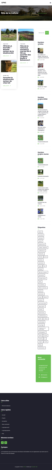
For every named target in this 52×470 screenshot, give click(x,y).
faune (40, 266)
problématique (42, 315)
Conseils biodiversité (43, 141)
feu (45, 266)
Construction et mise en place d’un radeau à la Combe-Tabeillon (43, 189)
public (40, 318)
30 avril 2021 (6, 75)
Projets (3, 418)
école (45, 341)
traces (45, 335)
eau (46, 256)
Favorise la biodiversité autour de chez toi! (8, 80)
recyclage (41, 325)
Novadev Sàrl (34, 466)
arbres (40, 241)
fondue (40, 269)
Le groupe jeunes (6, 430)
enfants (40, 259)
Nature (45, 297)
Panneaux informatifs (43, 176)
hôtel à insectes (43, 287)
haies (40, 281)
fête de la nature (43, 272)
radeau (46, 318)
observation (42, 306)
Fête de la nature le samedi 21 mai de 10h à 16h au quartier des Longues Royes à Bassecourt (25, 53)
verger (40, 341)
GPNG (24, 466)
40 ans (40, 232)
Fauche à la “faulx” (42, 86)
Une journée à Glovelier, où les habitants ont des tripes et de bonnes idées (42, 72)
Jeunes (40, 290)
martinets (41, 294)
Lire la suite (6, 55)
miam (40, 297)
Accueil (34, 13)
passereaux (41, 312)
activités (41, 235)
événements (42, 348)
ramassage (41, 322)
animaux (41, 238)
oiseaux (41, 309)
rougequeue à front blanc (42, 328)
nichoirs (41, 300)
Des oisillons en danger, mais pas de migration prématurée (43, 56)
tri (45, 338)
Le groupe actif (5, 427)
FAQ (3, 433)
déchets (41, 256)
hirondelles (41, 284)
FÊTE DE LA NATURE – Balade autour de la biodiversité (8, 49)
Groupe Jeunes (42, 278)
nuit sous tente (42, 303)
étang (40, 344)
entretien (41, 263)
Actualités (4, 421)
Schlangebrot (42, 332)
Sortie (40, 335)
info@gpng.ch (44, 377)
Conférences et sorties (41, 216)
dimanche (41, 253)
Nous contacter (5, 424)
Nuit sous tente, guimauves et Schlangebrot (42, 129)
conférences (42, 250)
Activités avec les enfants (42, 203)
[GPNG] (4, 2)
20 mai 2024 (5, 43)
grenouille (41, 275)
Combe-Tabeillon (43, 247)
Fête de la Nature (6, 405)
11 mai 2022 (22, 43)
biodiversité (42, 244)
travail (40, 338)
